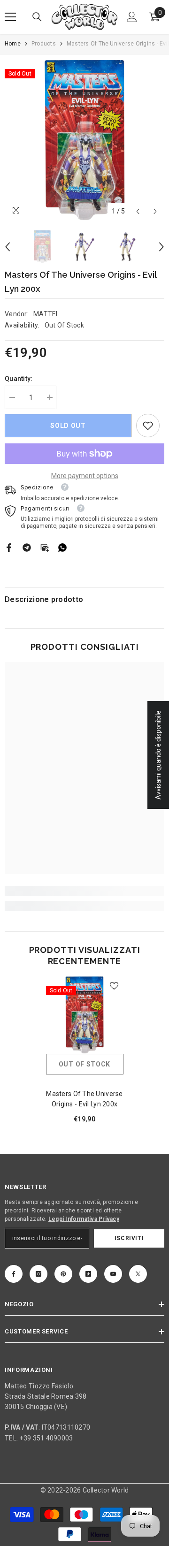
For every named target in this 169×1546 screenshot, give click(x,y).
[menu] (10, 17)
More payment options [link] (84, 476)
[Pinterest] (63, 1274)
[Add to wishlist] (114, 986)
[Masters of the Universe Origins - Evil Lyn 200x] (84, 1015)
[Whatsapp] (62, 547)
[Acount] (132, 17)
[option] (84, 140)
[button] (138, 211)
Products (43, 43)
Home (13, 43)
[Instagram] (38, 1274)
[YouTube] (113, 1274)
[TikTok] (88, 1274)
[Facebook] (9, 547)
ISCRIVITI (129, 1238)
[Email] (44, 547)
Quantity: (19, 378)
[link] (148, 425)
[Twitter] (138, 1274)
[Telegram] (27, 547)
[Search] (37, 17)
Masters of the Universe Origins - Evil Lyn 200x (84, 1099)
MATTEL (46, 314)
